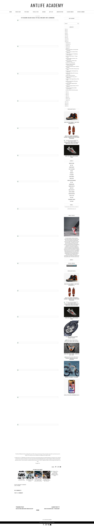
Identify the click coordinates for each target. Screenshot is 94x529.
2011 (66, 103)
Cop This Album (71, 169)
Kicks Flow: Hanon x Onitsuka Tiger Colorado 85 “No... (71, 61)
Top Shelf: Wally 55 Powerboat (70, 75)
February (67, 98)
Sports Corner (81, 11)
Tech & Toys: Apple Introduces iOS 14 (71, 395)
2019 (66, 33)
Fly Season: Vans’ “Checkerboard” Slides (21, 479)
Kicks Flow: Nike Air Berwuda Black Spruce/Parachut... (71, 88)
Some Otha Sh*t (72, 189)
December (67, 42)
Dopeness (71, 172)
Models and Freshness (72, 180)
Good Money (71, 176)
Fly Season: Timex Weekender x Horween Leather (54, 475)
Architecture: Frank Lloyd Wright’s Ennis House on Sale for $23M (71, 143)
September (67, 46)
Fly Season (18, 485)
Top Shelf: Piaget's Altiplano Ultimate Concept (72, 337)
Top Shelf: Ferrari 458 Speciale (70, 62)
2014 (66, 40)
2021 (66, 30)
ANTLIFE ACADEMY (47, 5)
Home (10, 11)
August (67, 48)
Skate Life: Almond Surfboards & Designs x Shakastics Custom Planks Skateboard (71, 137)
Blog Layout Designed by (47, 522)
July (66, 91)
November (67, 44)
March (67, 97)
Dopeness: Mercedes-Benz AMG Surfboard (72, 359)
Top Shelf (26, 11)
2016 (66, 37)
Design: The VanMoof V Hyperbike (71, 377)
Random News (71, 184)
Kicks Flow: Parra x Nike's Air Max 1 (72, 341)
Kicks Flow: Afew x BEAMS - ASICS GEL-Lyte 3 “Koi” (71, 354)
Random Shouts (72, 186)
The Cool (71, 197)
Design (43, 11)
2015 (66, 38)
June (66, 93)
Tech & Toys (36, 11)
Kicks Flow (18, 11)
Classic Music (70, 11)
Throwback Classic (71, 199)
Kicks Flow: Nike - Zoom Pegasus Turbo (71, 156)
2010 (66, 104)
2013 (66, 41)
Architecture (60, 11)
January (67, 100)
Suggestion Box (72, 193)
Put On (71, 182)
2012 (66, 101)
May (66, 94)
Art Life (51, 11)
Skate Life (71, 188)
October (67, 45)
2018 (66, 34)
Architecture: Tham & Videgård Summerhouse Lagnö (70, 64)
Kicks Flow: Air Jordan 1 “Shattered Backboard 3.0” (71, 123)
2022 (66, 29)
